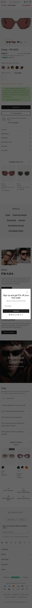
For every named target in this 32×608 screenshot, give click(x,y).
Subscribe (16, 311)
